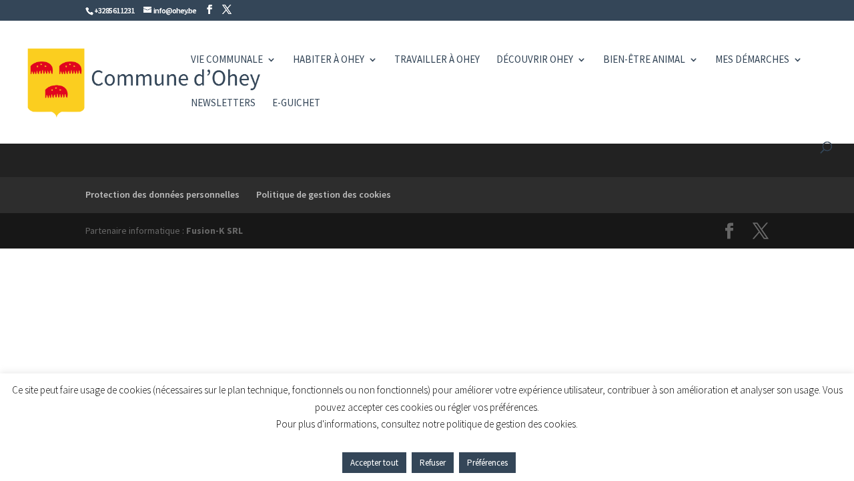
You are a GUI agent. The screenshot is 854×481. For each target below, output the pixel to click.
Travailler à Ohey (437, 60)
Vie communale (227, 60)
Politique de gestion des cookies (323, 194)
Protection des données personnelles (162, 194)
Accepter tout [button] (374, 462)
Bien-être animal (644, 60)
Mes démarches (752, 60)
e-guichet (296, 103)
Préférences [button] (487, 462)
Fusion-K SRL (214, 230)
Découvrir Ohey (534, 60)
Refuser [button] (433, 462)
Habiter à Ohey (328, 60)
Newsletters (223, 103)
